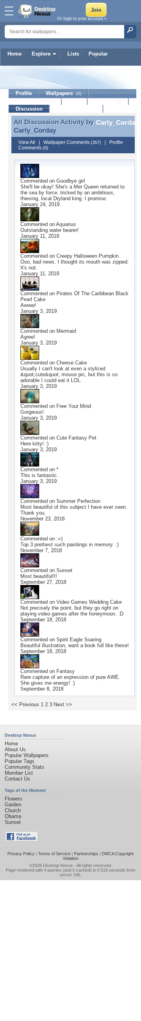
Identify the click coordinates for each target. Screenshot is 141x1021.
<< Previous (25, 704)
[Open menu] (9, 11)
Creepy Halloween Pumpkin (87, 256)
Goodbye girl (70, 181)
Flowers (13, 799)
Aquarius (66, 224)
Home (14, 54)
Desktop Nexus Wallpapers (37, 11)
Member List (19, 773)
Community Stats (24, 767)
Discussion (29, 109)
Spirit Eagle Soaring (78, 639)
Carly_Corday (35, 130)
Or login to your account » (82, 18)
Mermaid (66, 331)
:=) (59, 539)
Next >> (63, 704)
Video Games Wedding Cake (89, 602)
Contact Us (17, 779)
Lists (73, 54)
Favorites (35, 101)
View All (26, 142)
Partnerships (86, 853)
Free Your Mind (73, 406)
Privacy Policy (20, 853)
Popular (98, 54)
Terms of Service (54, 853)
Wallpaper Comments (72, 142)
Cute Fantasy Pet (76, 438)
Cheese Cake (71, 363)
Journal (108, 101)
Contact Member (76, 109)
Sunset (64, 570)
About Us (15, 749)
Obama (13, 816)
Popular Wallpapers (27, 755)
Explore (41, 54)
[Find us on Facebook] (21, 840)
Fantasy (65, 671)
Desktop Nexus (58, 865)
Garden (13, 804)
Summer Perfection (78, 501)
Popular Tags (19, 761)
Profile (24, 93)
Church (13, 810)
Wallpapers (63, 93)
